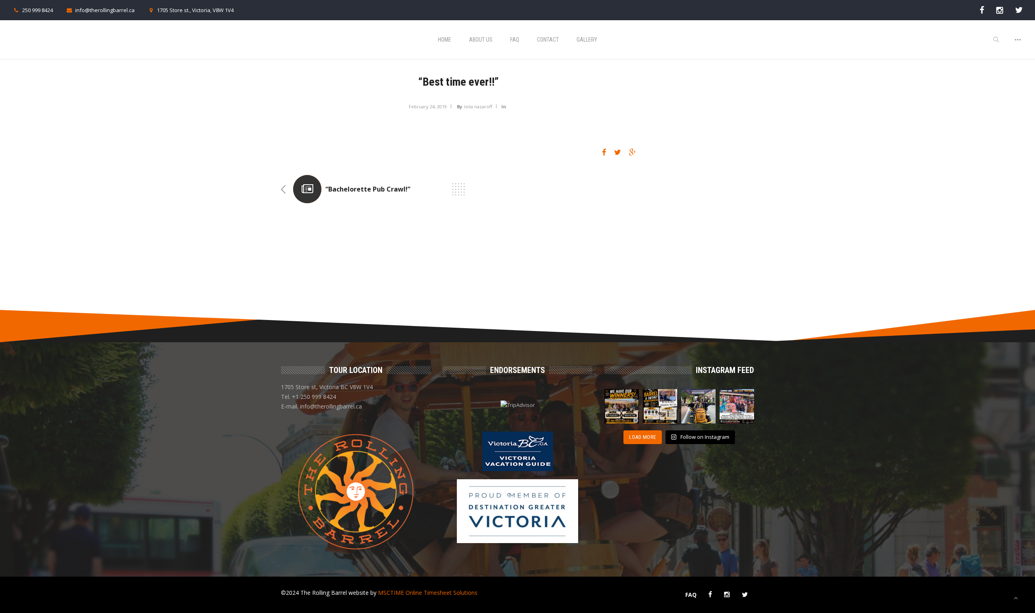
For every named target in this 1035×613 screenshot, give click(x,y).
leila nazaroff (478, 106)
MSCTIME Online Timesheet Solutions (427, 592)
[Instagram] (999, 9)
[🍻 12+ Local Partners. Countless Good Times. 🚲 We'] (737, 406)
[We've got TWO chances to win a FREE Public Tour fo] (660, 406)
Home (444, 39)
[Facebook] (982, 9)
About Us (480, 39)
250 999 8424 (37, 10)
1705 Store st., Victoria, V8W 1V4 (195, 10)
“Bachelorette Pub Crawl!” (367, 189)
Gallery (587, 39)
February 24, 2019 (428, 106)
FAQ (514, 39)
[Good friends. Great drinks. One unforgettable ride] (698, 406)
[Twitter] (1019, 9)
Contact (548, 39)
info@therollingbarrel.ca (105, 10)
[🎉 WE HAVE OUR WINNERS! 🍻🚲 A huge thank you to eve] (621, 406)
